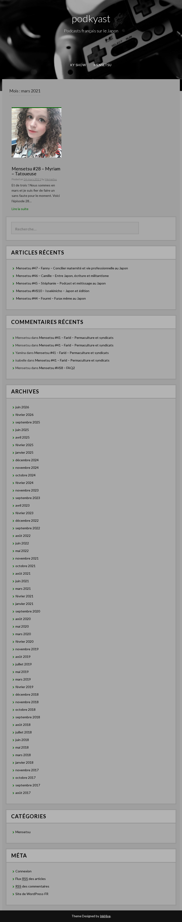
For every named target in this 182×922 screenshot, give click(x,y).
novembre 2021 (27, 558)
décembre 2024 (27, 460)
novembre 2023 (27, 490)
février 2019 (24, 687)
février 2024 (24, 483)
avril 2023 (22, 505)
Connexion (23, 871)
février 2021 (24, 596)
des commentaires (32, 886)
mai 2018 (22, 747)
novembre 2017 (27, 770)
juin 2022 (22, 543)
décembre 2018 (27, 694)
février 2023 (24, 513)
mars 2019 (23, 679)
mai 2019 (22, 672)
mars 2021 (23, 588)
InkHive (105, 916)
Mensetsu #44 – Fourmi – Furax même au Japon (51, 298)
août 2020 (23, 619)
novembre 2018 (27, 702)
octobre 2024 (25, 475)
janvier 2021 (24, 604)
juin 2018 (22, 740)
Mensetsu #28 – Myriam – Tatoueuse (36, 171)
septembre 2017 (27, 785)
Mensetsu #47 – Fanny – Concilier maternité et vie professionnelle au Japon (72, 268)
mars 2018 (23, 755)
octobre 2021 (25, 566)
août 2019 (23, 657)
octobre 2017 (25, 778)
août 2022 (23, 536)
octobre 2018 (25, 709)
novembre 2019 (27, 649)
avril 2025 (22, 437)
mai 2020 (22, 626)
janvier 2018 (24, 762)
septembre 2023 (27, 498)
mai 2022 (22, 551)
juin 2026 (22, 407)
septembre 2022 (27, 528)
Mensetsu (103, 65)
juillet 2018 (23, 732)
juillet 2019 (23, 664)
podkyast (91, 18)
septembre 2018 (27, 717)
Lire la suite (20, 209)
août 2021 (23, 573)
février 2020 (24, 641)
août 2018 (23, 725)
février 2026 (24, 415)
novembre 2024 (27, 467)
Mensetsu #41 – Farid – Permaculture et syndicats (76, 338)
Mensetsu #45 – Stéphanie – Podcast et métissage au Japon (61, 283)
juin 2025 (22, 430)
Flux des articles (30, 879)
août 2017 (23, 793)
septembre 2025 (27, 422)
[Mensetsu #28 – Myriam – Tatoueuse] (36, 132)
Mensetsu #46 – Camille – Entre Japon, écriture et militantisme (62, 276)
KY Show (78, 65)
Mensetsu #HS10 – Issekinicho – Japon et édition (52, 291)
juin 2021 (22, 581)
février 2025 (24, 445)
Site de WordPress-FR (31, 894)
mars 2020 (23, 634)
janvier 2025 (24, 452)
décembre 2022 (27, 520)
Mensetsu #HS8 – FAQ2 (57, 368)
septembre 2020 (27, 611)
